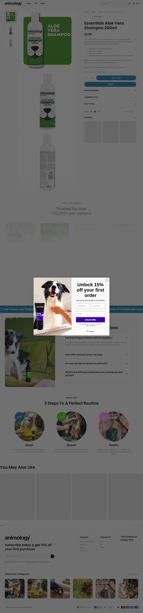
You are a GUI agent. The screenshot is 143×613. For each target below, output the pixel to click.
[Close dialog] (107, 280)
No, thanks (90, 331)
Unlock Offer (90, 319)
